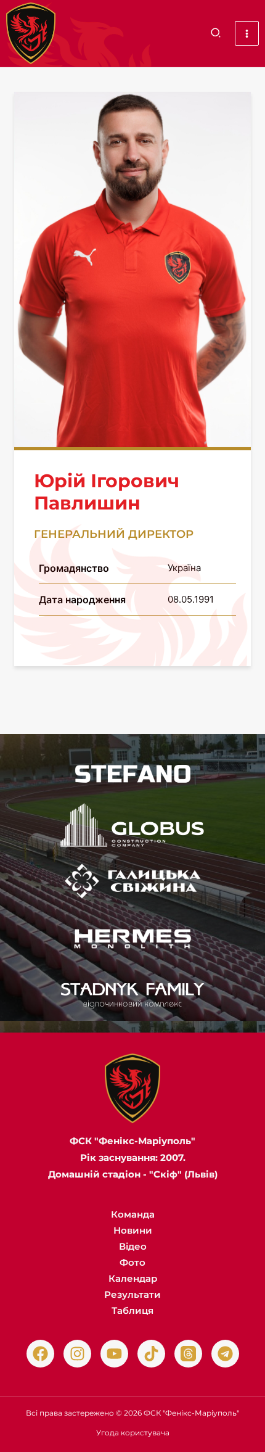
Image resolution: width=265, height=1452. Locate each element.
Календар (132, 1278)
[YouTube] (114, 1353)
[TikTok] (151, 1353)
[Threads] (188, 1353)
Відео (133, 1246)
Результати (132, 1294)
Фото (132, 1262)
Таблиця (132, 1310)
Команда (133, 1214)
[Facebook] (40, 1353)
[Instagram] (77, 1353)
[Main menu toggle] (247, 33)
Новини (132, 1230)
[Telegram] (225, 1353)
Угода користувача (132, 1432)
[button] (216, 34)
